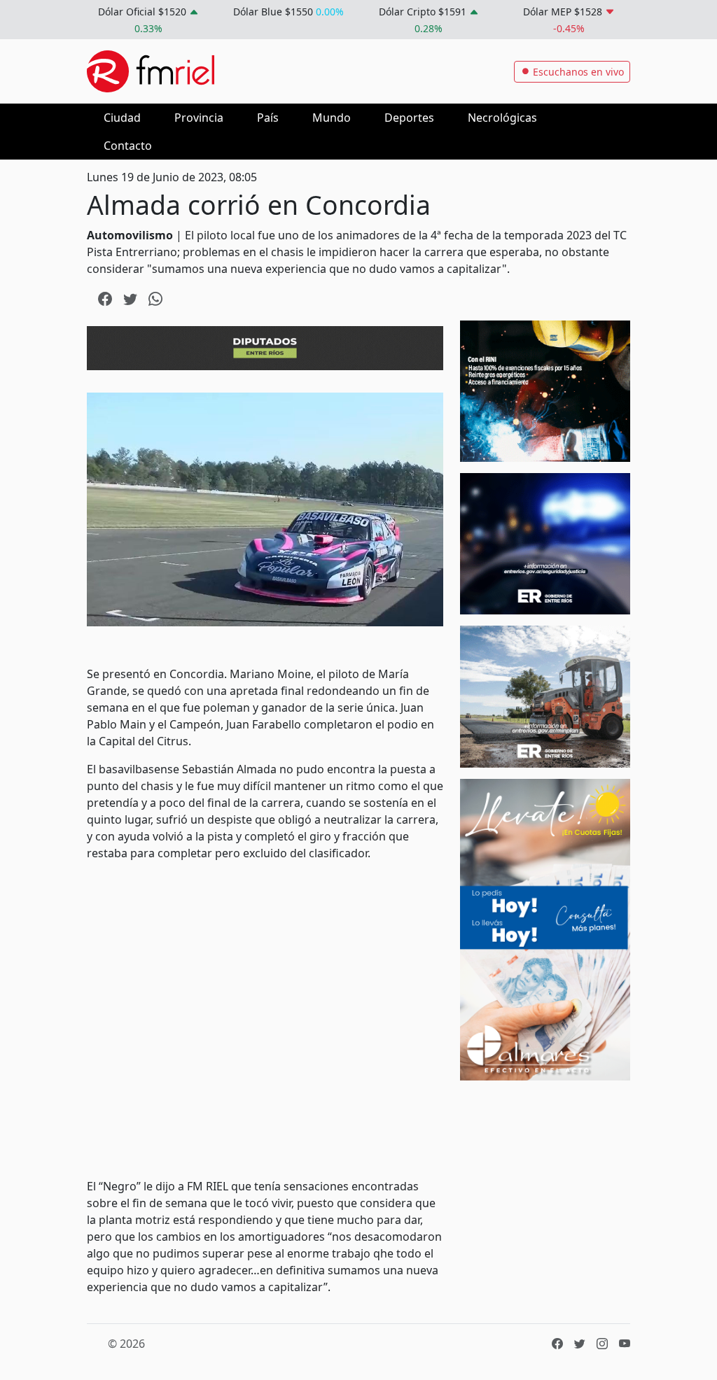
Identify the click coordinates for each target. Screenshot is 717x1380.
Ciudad (122, 117)
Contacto (128, 145)
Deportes (409, 117)
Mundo (331, 117)
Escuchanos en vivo (577, 71)
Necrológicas (502, 117)
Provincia (198, 117)
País (268, 117)
